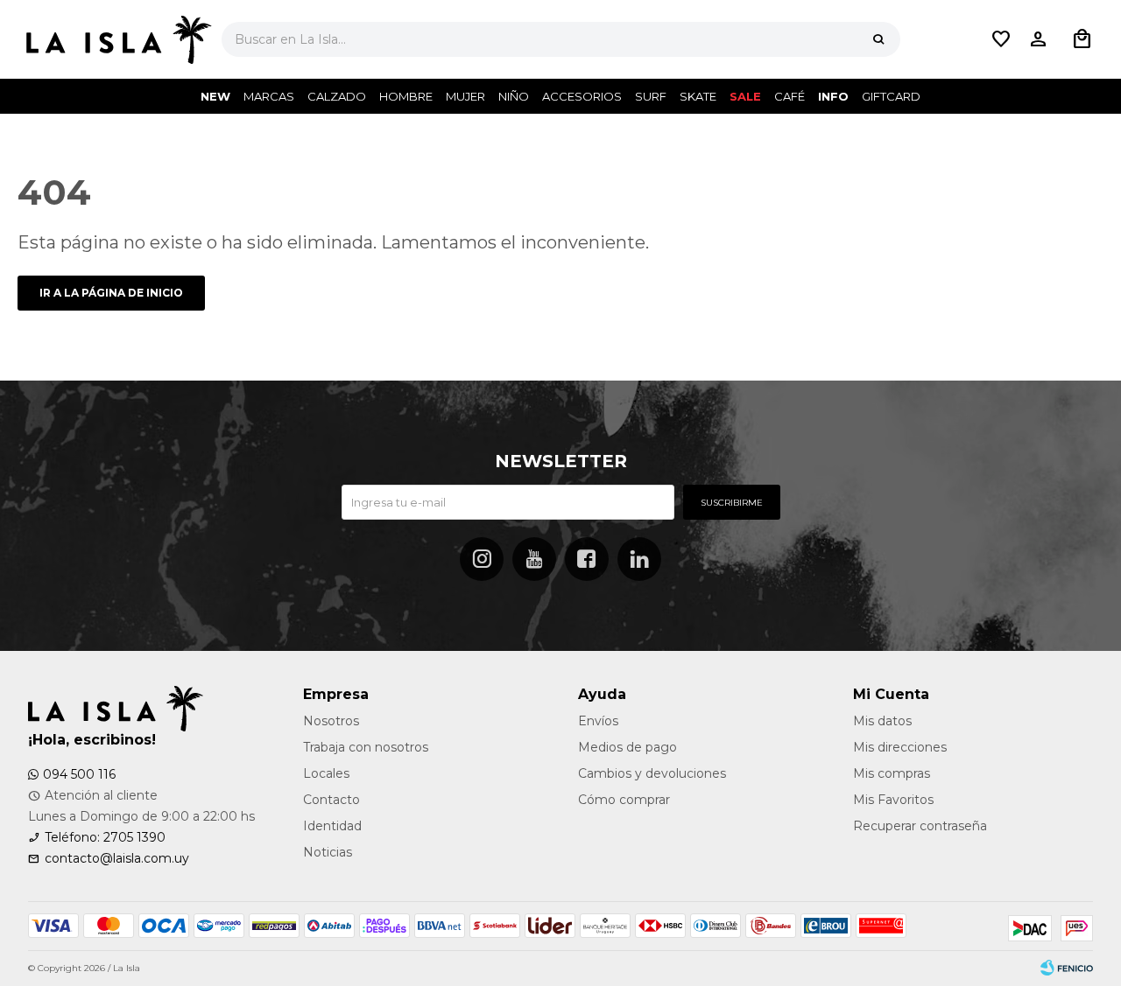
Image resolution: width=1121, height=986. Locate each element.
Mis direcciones (900, 747)
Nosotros (331, 721)
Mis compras (891, 773)
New (215, 96)
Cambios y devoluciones (652, 773)
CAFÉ (789, 96)
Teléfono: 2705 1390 (105, 837)
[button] (878, 39)
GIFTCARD (891, 96)
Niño (513, 96)
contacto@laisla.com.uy (117, 858)
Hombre (406, 96)
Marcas (268, 96)
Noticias (327, 852)
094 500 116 (79, 774)
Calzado (336, 96)
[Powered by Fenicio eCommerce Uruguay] (1066, 968)
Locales (326, 773)
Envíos (598, 721)
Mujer (465, 96)
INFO (833, 96)
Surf (650, 96)
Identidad (332, 826)
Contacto (331, 800)
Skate (698, 96)
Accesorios (582, 96)
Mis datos (882, 721)
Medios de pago (627, 747)
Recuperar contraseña (920, 826)
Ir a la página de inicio (111, 292)
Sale (745, 96)
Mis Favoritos (893, 800)
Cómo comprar (624, 800)
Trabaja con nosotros (365, 747)
